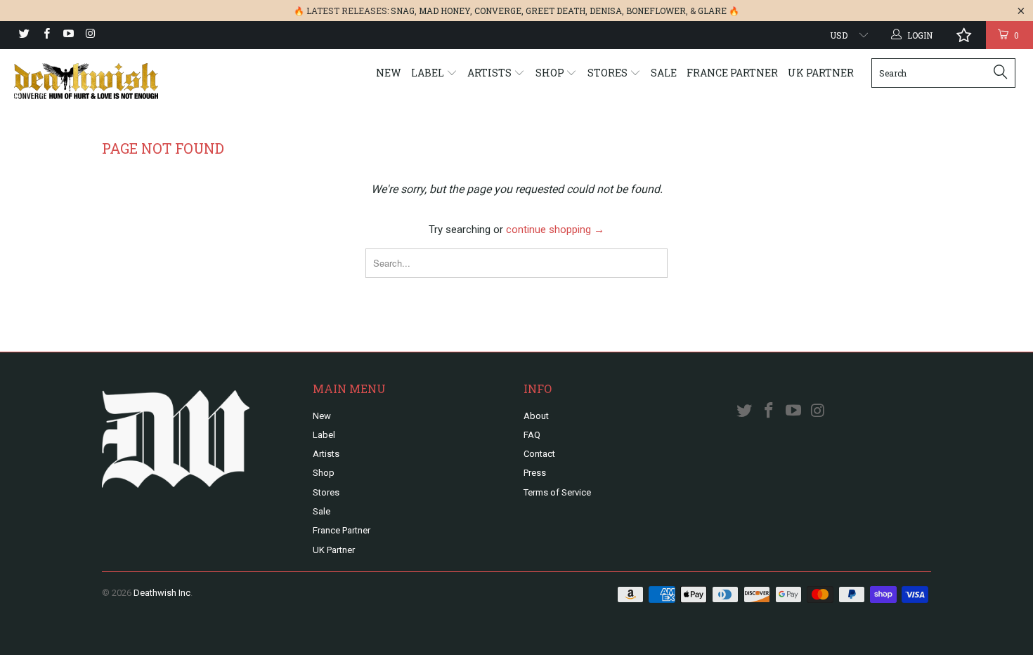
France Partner (732, 72)
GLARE (712, 10)
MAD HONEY (444, 10)
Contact (539, 454)
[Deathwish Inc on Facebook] (45, 35)
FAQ (532, 435)
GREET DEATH (555, 10)
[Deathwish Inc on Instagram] (90, 35)
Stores (608, 72)
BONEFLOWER (656, 10)
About (536, 416)
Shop (550, 72)
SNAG (403, 10)
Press (535, 472)
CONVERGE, (499, 10)
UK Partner (821, 72)
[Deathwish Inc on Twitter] (24, 35)
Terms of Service (557, 492)
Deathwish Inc (162, 592)
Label (428, 72)
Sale (664, 72)
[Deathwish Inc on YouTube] (68, 35)
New (388, 72)
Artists (490, 72)
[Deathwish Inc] (89, 81)
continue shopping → (555, 229)
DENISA (606, 10)
